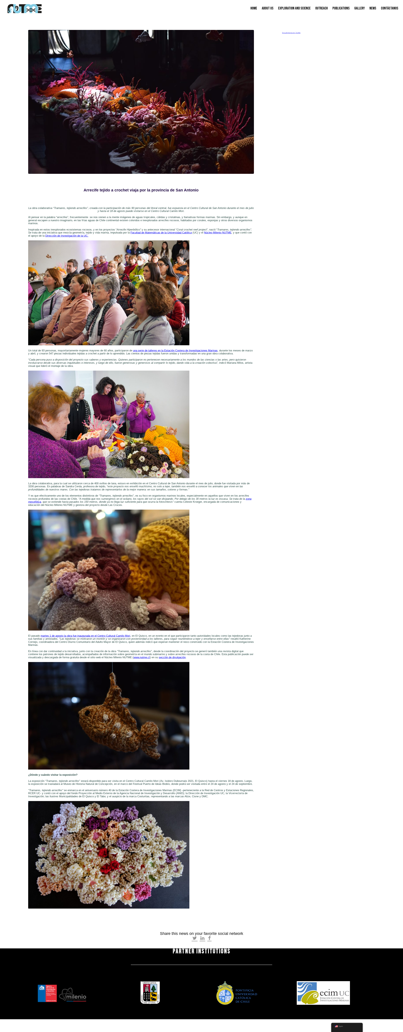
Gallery (359, 8)
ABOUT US (267, 8)
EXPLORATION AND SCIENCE (294, 8)
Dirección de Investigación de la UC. (66, 235)
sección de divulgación (172, 657)
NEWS (372, 8)
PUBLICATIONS (341, 8)
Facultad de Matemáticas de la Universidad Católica (161, 232)
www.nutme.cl (141, 657)
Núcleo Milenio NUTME (217, 232)
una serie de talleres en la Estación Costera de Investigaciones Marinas (175, 350)
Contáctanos (389, 8)
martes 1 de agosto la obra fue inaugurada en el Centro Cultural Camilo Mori (85, 635)
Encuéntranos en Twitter (291, 33)
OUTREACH (321, 8)
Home (253, 8)
